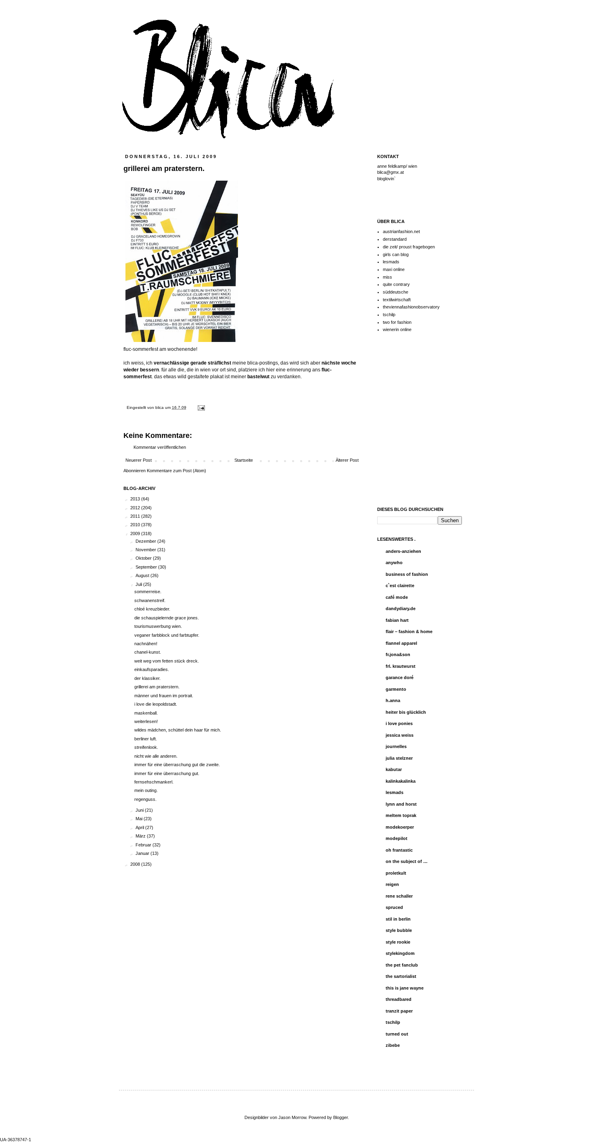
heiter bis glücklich (406, 712)
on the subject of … (407, 861)
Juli (139, 584)
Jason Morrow (292, 1117)
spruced (394, 907)
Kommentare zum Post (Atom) (176, 470)
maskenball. (146, 713)
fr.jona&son (398, 654)
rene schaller (399, 896)
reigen (392, 884)
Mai (140, 818)
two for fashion (397, 322)
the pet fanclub (402, 965)
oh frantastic (399, 850)
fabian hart (397, 620)
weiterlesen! (146, 721)
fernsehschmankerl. (153, 781)
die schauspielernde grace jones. (166, 617)
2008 (135, 864)
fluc (326, 370)
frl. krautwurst (401, 666)
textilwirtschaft (397, 299)
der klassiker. (147, 678)
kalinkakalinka (401, 781)
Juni (140, 810)
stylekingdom (400, 953)
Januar (143, 853)
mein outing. (146, 790)
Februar (144, 844)
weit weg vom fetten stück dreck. (166, 661)
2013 (135, 498)
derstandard (395, 239)
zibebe (393, 1045)
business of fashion (407, 574)
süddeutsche (395, 292)
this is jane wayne (405, 988)
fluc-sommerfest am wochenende (159, 349)
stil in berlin (398, 919)
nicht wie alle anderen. (155, 756)
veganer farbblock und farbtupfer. (166, 635)
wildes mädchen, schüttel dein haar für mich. (177, 729)
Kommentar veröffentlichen (160, 447)
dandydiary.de (401, 608)
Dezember (146, 541)
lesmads (391, 261)
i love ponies (399, 723)
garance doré (399, 677)
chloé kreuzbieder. (152, 608)
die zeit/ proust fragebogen (409, 246)
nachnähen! (145, 643)
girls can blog (396, 254)
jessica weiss (399, 735)
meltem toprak (401, 815)
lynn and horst (401, 804)
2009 (135, 533)
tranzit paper (399, 1011)
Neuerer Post (138, 460)
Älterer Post (347, 460)
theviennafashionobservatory (411, 306)
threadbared (398, 999)
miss (387, 277)
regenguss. (145, 799)
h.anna (393, 700)
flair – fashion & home (409, 631)
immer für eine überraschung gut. (166, 773)
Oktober (144, 558)
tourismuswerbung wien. (158, 626)
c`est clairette (400, 585)
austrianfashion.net (401, 231)
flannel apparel (401, 643)
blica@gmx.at (390, 172)
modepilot (396, 838)
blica (160, 407)
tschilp (389, 314)
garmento (396, 689)
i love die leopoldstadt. (155, 704)
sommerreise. (147, 591)
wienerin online (397, 329)
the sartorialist (401, 976)
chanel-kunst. (147, 652)
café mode (397, 597)
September (147, 567)
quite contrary (396, 284)
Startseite (243, 460)
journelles (396, 746)
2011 (135, 516)
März (141, 836)
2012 (135, 507)
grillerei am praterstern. (157, 686)
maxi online (394, 269)
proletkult (396, 873)
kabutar (394, 769)
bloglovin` (386, 178)
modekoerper (400, 827)
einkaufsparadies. (151, 669)
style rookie (398, 942)
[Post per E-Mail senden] (200, 407)
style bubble (399, 930)
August (143, 575)
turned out (397, 1034)
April (140, 827)
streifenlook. (146, 747)
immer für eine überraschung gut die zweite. (177, 764)
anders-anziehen (403, 551)
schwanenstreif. (149, 600)
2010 (135, 524)
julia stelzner (399, 758)
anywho (394, 562)
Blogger (340, 1117)
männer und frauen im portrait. (163, 695)
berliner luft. (145, 738)
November (146, 549)
